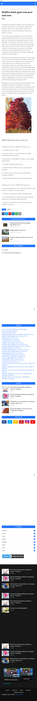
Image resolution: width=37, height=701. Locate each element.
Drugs (18, 533)
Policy (21, 690)
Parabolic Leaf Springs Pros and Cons (13, 343)
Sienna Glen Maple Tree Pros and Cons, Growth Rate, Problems (21, 409)
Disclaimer (28, 690)
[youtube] (32, 422)
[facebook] (4, 422)
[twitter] (10, 422)
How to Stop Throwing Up (9, 331)
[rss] (15, 422)
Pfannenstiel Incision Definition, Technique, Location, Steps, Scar (22, 402)
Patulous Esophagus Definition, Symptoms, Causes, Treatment (22, 395)
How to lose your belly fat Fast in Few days (14, 329)
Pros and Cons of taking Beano (18, 608)
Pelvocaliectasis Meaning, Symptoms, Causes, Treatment (21, 388)
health (18, 539)
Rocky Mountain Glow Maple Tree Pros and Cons (16, 346)
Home (3, 9)
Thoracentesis (19, 694)
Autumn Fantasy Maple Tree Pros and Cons (14, 336)
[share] (16, 670)
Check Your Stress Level (9, 333)
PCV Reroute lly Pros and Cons (11, 339)
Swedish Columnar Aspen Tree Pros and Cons (21, 238)
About (7, 690)
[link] (6, 670)
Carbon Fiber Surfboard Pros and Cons (13, 360)
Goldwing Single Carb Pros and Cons (12, 353)
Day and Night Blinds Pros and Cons (12, 358)
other (7, 9)
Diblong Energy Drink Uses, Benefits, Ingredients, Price (20, 224)
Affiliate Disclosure (19, 692)
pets (18, 550)
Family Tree (11, 670)
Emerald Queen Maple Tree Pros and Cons (14, 351)
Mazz (3, 18)
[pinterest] (21, 422)
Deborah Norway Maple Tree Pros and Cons (15, 344)
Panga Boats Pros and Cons (17, 230)
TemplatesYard (16, 697)
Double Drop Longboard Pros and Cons (13, 356)
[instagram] (27, 422)
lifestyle (18, 542)
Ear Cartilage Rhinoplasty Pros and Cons (13, 355)
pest (18, 548)
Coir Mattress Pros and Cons (10, 361)
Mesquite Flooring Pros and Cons (11, 348)
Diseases (18, 530)
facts (18, 536)
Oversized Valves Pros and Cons (11, 341)
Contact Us (14, 690)
